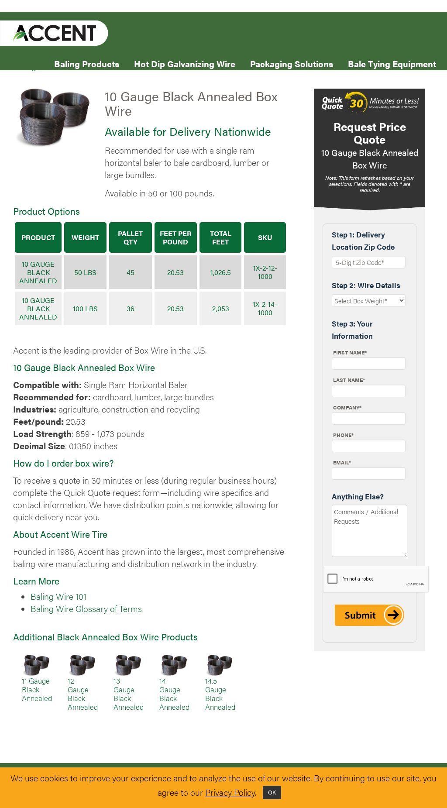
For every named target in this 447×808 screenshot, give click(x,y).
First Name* (350, 352)
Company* (347, 407)
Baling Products (86, 63)
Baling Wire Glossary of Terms (86, 608)
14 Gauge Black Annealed (174, 693)
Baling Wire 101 (58, 596)
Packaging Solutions (291, 63)
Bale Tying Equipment (392, 63)
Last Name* (349, 380)
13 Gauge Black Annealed (128, 693)
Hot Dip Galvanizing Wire (184, 63)
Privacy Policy (230, 793)
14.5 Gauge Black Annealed (220, 693)
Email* (342, 462)
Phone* (343, 435)
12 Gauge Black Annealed (83, 693)
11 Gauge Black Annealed (37, 689)
